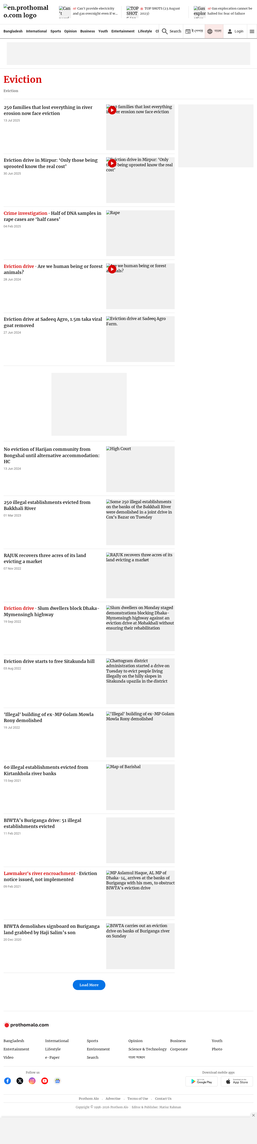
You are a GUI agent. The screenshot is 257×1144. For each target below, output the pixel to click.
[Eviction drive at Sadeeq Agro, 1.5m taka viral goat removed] (140, 339)
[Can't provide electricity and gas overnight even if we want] (65, 12)
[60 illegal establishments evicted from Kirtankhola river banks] (140, 787)
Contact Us (163, 1098)
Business (87, 31)
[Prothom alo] (28, 12)
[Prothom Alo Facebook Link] (10, 1081)
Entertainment (123, 31)
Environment (98, 1049)
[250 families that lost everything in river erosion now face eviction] (140, 127)
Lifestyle (145, 31)
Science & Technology (147, 1049)
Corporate (179, 1049)
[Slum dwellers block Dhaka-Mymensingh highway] (140, 628)
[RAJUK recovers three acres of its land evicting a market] (140, 575)
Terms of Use (137, 1098)
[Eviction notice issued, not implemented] (140, 893)
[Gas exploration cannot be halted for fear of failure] (200, 12)
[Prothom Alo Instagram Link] (34, 1081)
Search (92, 1057)
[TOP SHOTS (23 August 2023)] (132, 12)
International (36, 31)
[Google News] (57, 1081)
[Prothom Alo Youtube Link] (47, 1081)
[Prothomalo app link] (201, 1082)
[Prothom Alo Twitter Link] (22, 1081)
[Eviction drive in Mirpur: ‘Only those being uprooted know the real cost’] (140, 180)
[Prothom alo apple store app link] (237, 1082)
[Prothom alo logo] (26, 1026)
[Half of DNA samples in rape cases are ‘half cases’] (140, 233)
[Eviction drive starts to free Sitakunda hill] (140, 681)
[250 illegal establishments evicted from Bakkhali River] (140, 522)
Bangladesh (13, 31)
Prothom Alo (89, 1098)
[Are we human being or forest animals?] (140, 286)
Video (9, 1057)
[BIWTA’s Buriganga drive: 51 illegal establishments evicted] (140, 840)
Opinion (70, 31)
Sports (55, 31)
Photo (217, 1049)
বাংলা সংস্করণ (136, 1057)
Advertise (113, 1098)
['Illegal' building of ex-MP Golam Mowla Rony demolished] (140, 734)
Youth (103, 31)
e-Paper (52, 1057)
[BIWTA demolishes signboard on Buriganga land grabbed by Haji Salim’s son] (140, 946)
